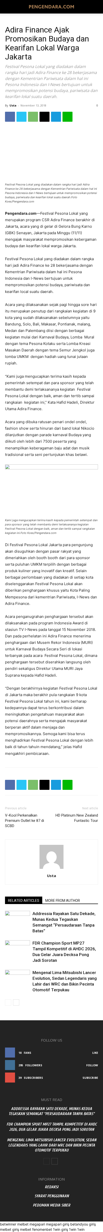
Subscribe (90, 1078)
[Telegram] (56, 117)
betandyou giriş (83, 1224)
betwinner (8, 1224)
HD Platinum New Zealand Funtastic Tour (77, 818)
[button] (96, 6)
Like (95, 1053)
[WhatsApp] (33, 117)
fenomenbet (42, 1229)
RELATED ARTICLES (23, 901)
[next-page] (16, 1002)
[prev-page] (8, 1002)
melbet (22, 1224)
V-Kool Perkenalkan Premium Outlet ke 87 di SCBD (24, 820)
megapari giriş (57, 1224)
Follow (92, 1065)
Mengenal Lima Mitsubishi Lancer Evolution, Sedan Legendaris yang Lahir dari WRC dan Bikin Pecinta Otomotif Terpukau (51, 1145)
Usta (13, 105)
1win (72, 1229)
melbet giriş (9, 1229)
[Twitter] (21, 117)
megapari (37, 1224)
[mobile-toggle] (8, 6)
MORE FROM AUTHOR (62, 901)
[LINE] (67, 117)
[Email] (45, 117)
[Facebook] (10, 117)
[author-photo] (52, 869)
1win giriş (60, 1229)
